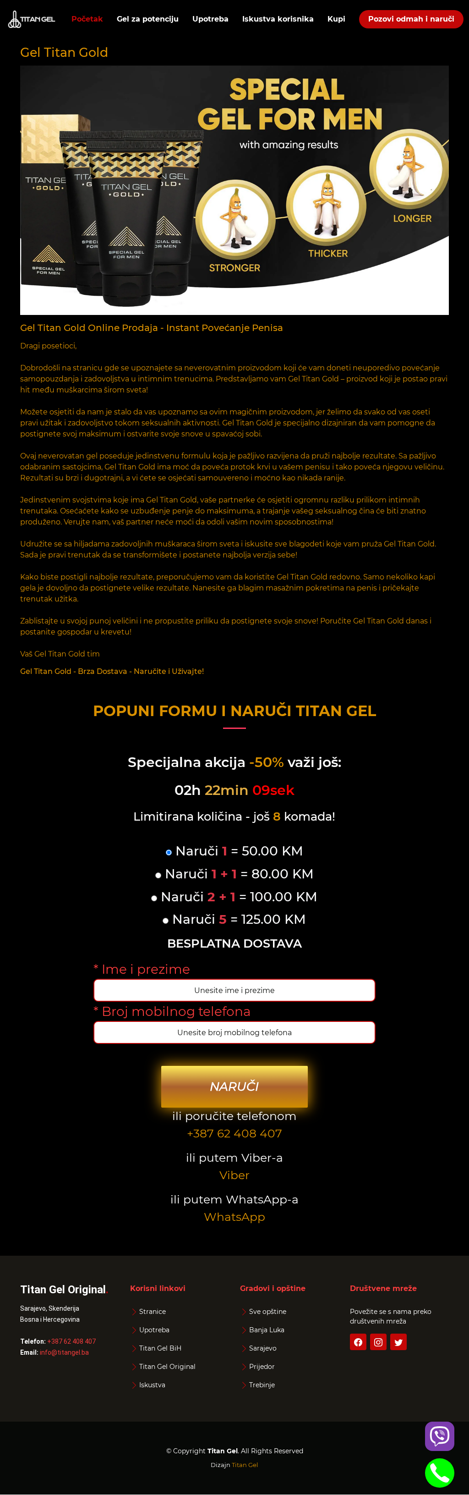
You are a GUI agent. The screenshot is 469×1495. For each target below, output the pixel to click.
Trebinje (262, 1385)
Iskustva (152, 1385)
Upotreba (210, 19)
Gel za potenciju (148, 19)
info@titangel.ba (64, 1352)
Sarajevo (263, 1348)
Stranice (152, 1311)
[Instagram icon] (378, 1342)
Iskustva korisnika (278, 19)
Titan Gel (245, 1464)
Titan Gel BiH (160, 1348)
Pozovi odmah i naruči (411, 19)
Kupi (336, 19)
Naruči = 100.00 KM (237, 897)
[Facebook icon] (358, 1342)
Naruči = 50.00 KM (237, 851)
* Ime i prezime (141, 969)
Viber (234, 1175)
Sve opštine (267, 1311)
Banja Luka (266, 1330)
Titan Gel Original (167, 1366)
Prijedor (262, 1366)
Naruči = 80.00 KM (237, 874)
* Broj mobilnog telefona (172, 1011)
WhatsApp (234, 1217)
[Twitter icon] (398, 1342)
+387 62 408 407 (234, 1133)
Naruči (234, 1086)
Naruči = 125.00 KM (237, 919)
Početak (87, 19)
